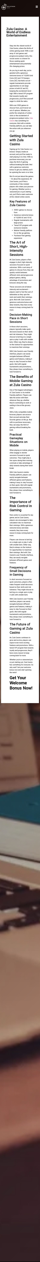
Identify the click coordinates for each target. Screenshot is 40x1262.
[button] (37, 7)
